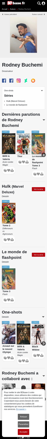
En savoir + (21, 409)
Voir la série (38, 189)
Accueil (4, 9)
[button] (34, 3)
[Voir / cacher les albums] (43, 120)
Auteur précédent (10, 14)
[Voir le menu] (3, 3)
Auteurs (13, 9)
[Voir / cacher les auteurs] (43, 376)
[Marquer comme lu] (12, 170)
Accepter (23, 432)
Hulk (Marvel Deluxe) (15, 101)
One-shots (8, 91)
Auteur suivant (37, 14)
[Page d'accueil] (16, 3)
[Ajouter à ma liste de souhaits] (8, 170)
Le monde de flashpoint (16, 105)
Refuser (23, 417)
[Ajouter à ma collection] (5, 170)
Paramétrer (23, 424)
